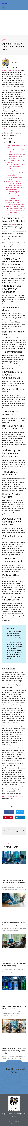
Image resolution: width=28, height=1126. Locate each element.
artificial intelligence (8, 70)
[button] (9, 812)
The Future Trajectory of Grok (14, 206)
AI (16, 70)
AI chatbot (14, 225)
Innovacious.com (22, 1113)
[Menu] (3, 7)
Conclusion (8, 215)
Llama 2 (19, 436)
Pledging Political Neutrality (17, 208)
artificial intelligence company (11, 129)
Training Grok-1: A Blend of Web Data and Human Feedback (17, 156)
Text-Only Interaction (15, 171)
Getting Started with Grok (16, 204)
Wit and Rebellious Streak (17, 164)
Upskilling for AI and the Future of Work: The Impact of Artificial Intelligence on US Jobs (14, 1051)
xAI (8, 231)
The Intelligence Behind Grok (14, 181)
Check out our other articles (10, 796)
